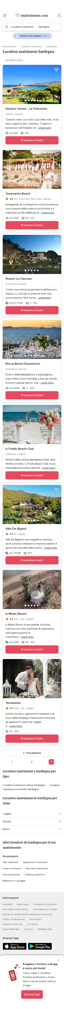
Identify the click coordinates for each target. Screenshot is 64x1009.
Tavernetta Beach (17, 193)
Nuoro (6, 829)
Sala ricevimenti (11, 874)
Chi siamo (32, 924)
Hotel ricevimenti (12, 868)
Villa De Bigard (15, 529)
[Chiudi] (58, 960)
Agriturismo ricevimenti (35, 862)
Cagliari (7, 813)
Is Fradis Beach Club (19, 449)
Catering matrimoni (34, 874)
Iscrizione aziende (13, 924)
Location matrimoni (31, 46)
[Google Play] (40, 949)
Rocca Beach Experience (22, 364)
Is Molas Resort (16, 614)
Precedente (33, 753)
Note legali (23, 904)
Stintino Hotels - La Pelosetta (26, 109)
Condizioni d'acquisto (45, 904)
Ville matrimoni (10, 862)
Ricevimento (10, 46)
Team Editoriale (11, 929)
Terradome (13, 703)
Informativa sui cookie (45, 909)
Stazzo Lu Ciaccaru (18, 278)
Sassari (7, 821)
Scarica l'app (32, 994)
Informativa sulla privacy (15, 909)
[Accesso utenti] (59, 15)
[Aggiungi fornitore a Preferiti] (56, 69)
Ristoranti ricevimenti (37, 868)
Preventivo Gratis (32, 140)
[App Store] (15, 949)
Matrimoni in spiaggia (14, 880)
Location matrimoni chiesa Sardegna (24, 785)
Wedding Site (45, 929)
